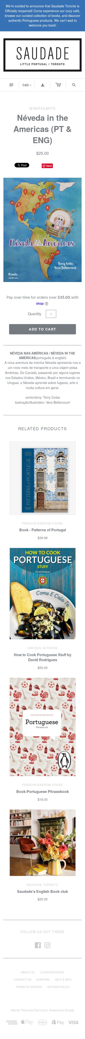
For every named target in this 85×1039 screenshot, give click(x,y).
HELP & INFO (63, 979)
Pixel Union (41, 1010)
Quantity (34, 313)
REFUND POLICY (58, 987)
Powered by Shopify (61, 1010)
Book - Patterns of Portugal (42, 529)
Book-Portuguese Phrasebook (42, 791)
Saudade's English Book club (42, 891)
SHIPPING (42, 979)
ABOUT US (28, 972)
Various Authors (42, 648)
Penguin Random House (42, 523)
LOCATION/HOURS (52, 972)
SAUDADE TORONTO (42, 884)
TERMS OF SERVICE (29, 987)
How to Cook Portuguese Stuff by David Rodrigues (42, 657)
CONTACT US (22, 979)
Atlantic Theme (20, 1010)
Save (49, 165)
